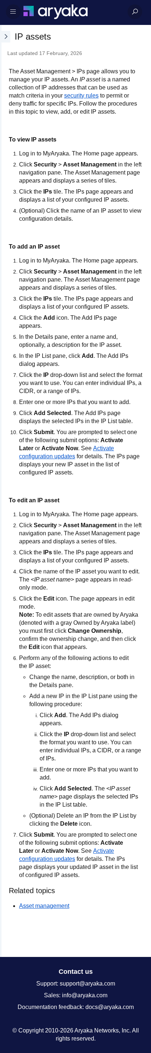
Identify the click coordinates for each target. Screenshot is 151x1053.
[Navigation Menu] (13, 11)
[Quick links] (72, 11)
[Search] (135, 11)
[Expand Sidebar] (5, 491)
